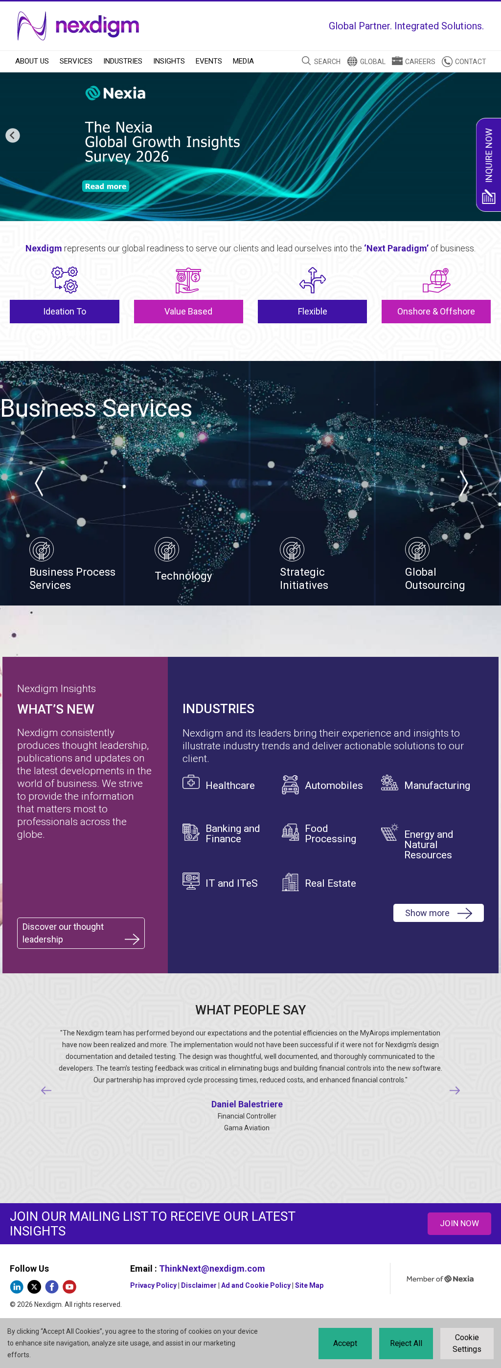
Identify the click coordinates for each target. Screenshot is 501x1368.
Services (76, 61)
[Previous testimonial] (46, 1091)
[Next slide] (463, 483)
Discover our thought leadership (63, 932)
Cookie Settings (467, 1343)
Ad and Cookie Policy (256, 1285)
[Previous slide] (37, 483)
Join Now (459, 1223)
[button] (13, 136)
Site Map (309, 1285)
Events (209, 61)
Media (243, 61)
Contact (470, 62)
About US (32, 61)
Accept (345, 1343)
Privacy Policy (153, 1285)
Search (327, 62)
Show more (427, 913)
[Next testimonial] (455, 1091)
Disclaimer (199, 1285)
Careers (420, 62)
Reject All (406, 1343)
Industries (122, 61)
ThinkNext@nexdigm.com (212, 1268)
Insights (169, 61)
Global (373, 62)
